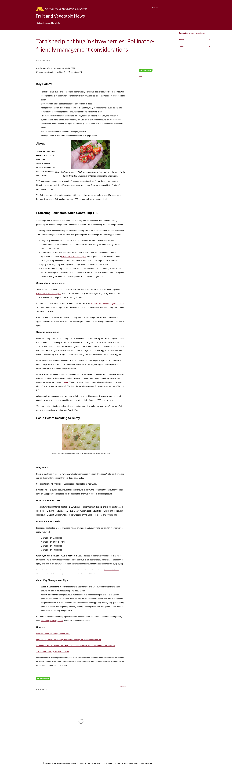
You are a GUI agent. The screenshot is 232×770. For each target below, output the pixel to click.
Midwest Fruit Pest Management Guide (107, 304)
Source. (65, 382)
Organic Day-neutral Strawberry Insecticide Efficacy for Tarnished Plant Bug (68, 640)
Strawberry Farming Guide (52, 621)
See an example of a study (111, 570)
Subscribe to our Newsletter (49, 23)
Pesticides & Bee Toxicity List (73, 257)
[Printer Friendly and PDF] (43, 679)
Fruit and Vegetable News (60, 16)
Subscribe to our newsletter (192, 33)
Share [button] (142, 76)
